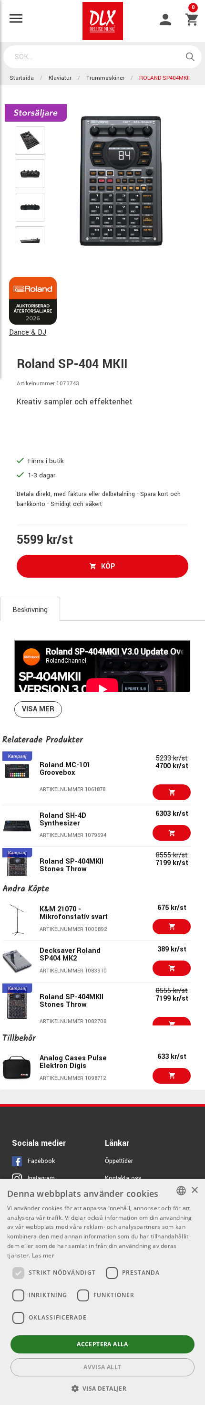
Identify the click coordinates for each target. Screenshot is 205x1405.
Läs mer (43, 1255)
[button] (103, 1388)
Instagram (41, 1178)
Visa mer (38, 709)
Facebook (41, 1161)
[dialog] (102, 1292)
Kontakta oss (123, 1178)
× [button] (194, 1190)
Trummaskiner (105, 78)
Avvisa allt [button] (102, 1367)
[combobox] (181, 1190)
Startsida (22, 78)
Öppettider (119, 1161)
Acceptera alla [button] (102, 1344)
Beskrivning (30, 610)
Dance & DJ (27, 332)
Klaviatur (60, 78)
